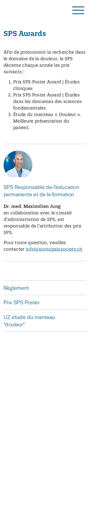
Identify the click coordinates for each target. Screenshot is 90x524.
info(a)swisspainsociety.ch (54, 249)
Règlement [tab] (16, 287)
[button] (78, 9)
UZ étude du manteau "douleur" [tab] (29, 320)
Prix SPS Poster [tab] (22, 302)
